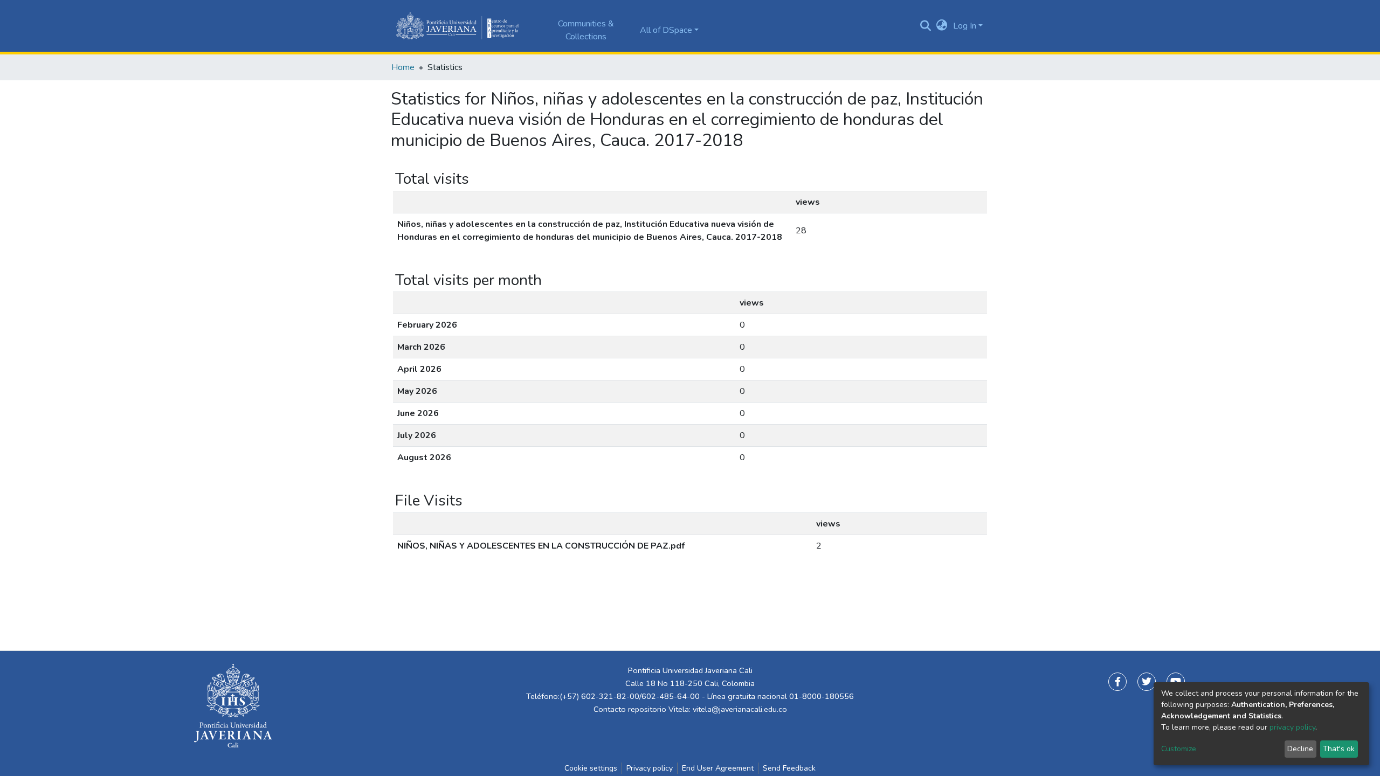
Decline (1300, 749)
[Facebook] (1117, 682)
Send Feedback (789, 768)
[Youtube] (1176, 682)
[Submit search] (926, 26)
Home (403, 67)
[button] (942, 25)
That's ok (1339, 749)
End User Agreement (718, 768)
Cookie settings (590, 768)
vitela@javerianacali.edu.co (740, 709)
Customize (1178, 749)
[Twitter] (1146, 682)
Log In (964, 26)
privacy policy (1292, 727)
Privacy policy (649, 768)
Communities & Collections (586, 30)
